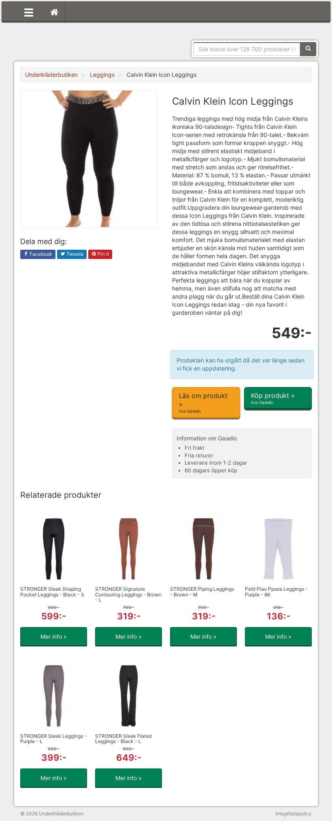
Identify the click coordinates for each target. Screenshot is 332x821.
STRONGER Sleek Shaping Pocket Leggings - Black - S (52, 591)
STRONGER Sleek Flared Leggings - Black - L (123, 738)
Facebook (40, 254)
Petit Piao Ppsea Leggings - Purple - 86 (276, 591)
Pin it (102, 254)
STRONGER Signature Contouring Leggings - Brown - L (128, 594)
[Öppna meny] (28, 11)
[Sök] (308, 49)
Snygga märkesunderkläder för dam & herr (81, 38)
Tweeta (74, 254)
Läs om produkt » (203, 403)
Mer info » (53, 636)
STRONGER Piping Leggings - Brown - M (202, 591)
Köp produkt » (273, 398)
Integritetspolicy (293, 813)
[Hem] (54, 12)
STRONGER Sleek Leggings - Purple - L (53, 738)
